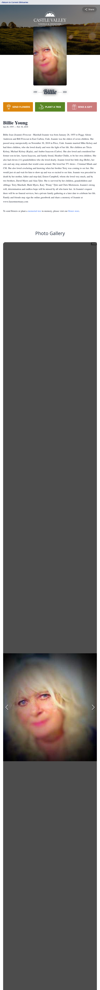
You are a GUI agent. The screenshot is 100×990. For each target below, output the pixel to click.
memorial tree (34, 210)
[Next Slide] (93, 707)
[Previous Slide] (6, 707)
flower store (73, 210)
